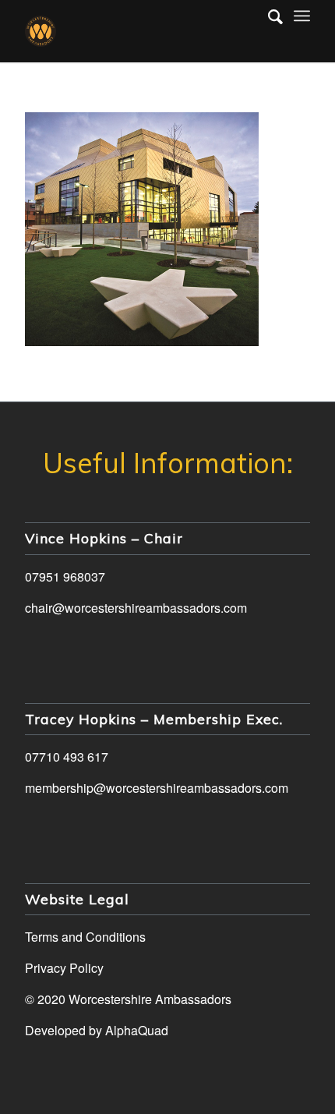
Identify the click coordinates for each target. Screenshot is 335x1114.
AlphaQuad (136, 1030)
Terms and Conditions (85, 937)
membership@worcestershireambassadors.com (156, 788)
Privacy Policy (64, 968)
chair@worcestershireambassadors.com (136, 608)
